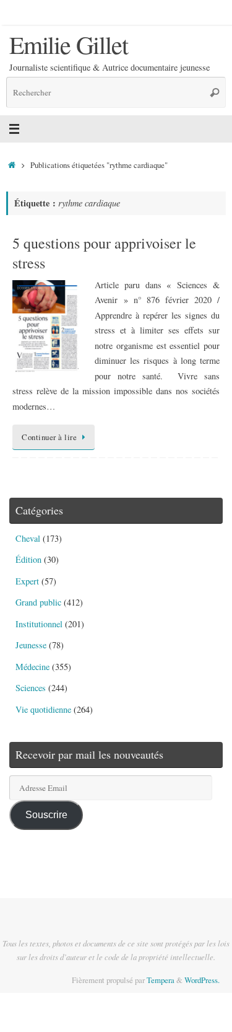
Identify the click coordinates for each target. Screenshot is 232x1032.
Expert (27, 581)
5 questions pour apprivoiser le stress (104, 252)
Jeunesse (30, 645)
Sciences (30, 688)
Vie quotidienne (43, 709)
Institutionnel (38, 624)
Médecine (32, 667)
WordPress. (202, 980)
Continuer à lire (49, 437)
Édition (28, 559)
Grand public (38, 602)
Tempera (160, 980)
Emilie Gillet (68, 44)
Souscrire (46, 814)
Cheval (27, 538)
